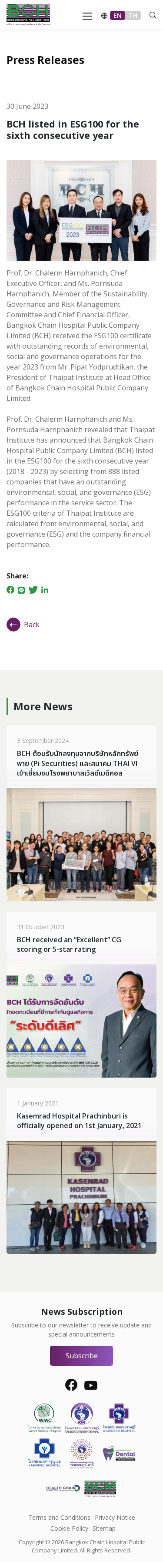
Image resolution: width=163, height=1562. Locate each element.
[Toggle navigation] (85, 15)
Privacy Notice (115, 1517)
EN (117, 15)
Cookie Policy (69, 1528)
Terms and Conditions (59, 1517)
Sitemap (104, 1528)
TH (133, 15)
